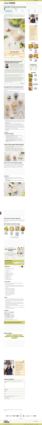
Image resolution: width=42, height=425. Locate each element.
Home (4, 5)
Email (13, 55)
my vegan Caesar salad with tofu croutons (10, 165)
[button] (7, 247)
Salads (11, 336)
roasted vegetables (13, 166)
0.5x (20, 266)
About (30, 3)
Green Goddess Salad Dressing (22, 232)
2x (23, 266)
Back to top (21, 418)
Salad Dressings (13, 5)
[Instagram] (33, 0)
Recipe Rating (6, 389)
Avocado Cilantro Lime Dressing (11, 233)
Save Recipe (21, 56)
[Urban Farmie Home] (9, 3)
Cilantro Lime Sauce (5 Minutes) (6, 233)
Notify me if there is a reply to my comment (9, 396)
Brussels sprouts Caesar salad (9, 81)
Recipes (28, 3)
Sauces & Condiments (10, 5)
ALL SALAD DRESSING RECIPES (14, 237)
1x (22, 266)
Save (18, 255)
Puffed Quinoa (31, 60)
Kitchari (31, 50)
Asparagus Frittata (35, 75)
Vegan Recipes (22, 336)
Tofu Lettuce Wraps (35, 80)
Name (5, 55)
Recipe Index (6, 5)
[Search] (37, 3)
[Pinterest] (37, 0)
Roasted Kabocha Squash (35, 61)
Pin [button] (20, 255)
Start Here (34, 3)
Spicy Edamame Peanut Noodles (35, 84)
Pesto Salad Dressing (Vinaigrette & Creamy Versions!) (17, 234)
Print (23, 255)
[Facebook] (36, 0)
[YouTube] (35, 0)
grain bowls (18, 166)
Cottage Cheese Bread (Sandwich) (36, 51)
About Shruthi (18, 372)
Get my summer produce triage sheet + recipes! (9, 0)
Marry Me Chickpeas (35, 89)
